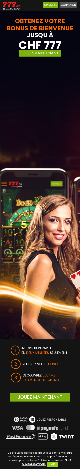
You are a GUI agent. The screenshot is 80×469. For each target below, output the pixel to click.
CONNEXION (68, 5)
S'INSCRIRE (50, 5)
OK (53, 464)
